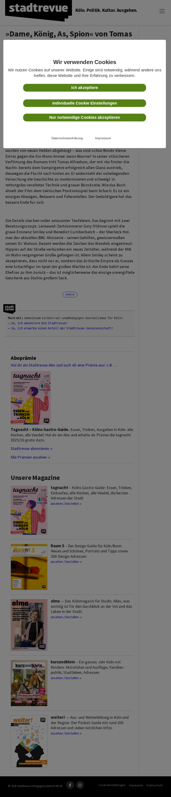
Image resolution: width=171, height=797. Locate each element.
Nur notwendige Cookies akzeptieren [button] (84, 117)
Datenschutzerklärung (67, 138)
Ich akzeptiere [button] (84, 87)
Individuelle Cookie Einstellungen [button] (84, 103)
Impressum (103, 138)
